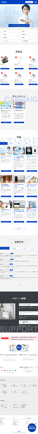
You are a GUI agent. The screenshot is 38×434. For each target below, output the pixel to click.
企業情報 (1, 420)
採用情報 (1, 421)
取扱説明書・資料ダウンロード (26, 322)
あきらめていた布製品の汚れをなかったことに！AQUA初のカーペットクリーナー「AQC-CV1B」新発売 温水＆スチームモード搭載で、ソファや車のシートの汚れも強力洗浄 (18, 256)
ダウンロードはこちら (9, 359)
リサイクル (1, 424)
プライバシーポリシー (28, 421)
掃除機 (23, 37)
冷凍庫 (5, 34)
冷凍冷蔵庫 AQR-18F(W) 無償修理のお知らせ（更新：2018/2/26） (22, 339)
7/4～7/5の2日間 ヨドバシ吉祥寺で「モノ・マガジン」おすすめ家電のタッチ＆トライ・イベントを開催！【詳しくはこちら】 (18, 272)
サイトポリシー (27, 420)
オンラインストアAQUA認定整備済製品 (28, 2)
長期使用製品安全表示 (15, 424)
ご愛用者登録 (14, 423)
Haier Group (26, 422)
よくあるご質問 (26, 304)
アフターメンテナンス (27, 313)
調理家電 (5, 37)
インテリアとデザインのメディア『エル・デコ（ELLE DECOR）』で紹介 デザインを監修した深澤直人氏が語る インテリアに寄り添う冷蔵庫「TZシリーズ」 (18, 266)
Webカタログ (1, 422)
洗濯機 (5, 31)
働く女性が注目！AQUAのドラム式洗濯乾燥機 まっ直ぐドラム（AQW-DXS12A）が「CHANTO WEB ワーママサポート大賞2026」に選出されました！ (19, 278)
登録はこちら (29, 371)
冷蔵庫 (23, 31)
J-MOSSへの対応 (2, 423)
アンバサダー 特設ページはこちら (19, 25)
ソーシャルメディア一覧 (9, 372)
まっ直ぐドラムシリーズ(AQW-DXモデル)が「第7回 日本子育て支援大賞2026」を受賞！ (14, 261)
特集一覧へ (19, 228)
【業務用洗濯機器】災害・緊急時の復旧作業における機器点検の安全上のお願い (24, 338)
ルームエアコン (6, 40)
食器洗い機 (24, 34)
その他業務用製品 (25, 40)
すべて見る (19, 284)
